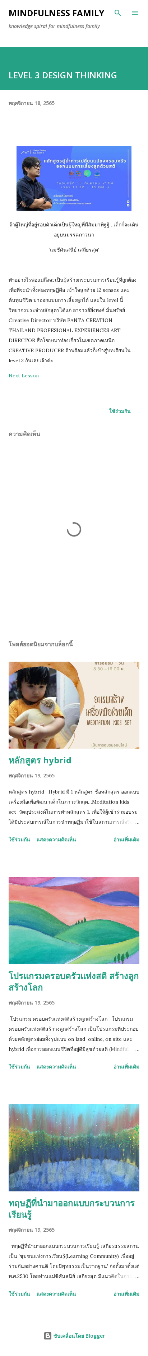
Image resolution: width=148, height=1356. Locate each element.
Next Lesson (24, 375)
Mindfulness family (56, 13)
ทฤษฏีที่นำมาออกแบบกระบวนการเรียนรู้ (72, 1208)
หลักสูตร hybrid (40, 760)
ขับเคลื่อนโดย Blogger (78, 1335)
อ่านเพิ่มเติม (126, 839)
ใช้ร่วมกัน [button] (120, 411)
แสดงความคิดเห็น (56, 839)
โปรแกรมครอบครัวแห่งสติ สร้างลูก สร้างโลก (74, 981)
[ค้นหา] (118, 13)
